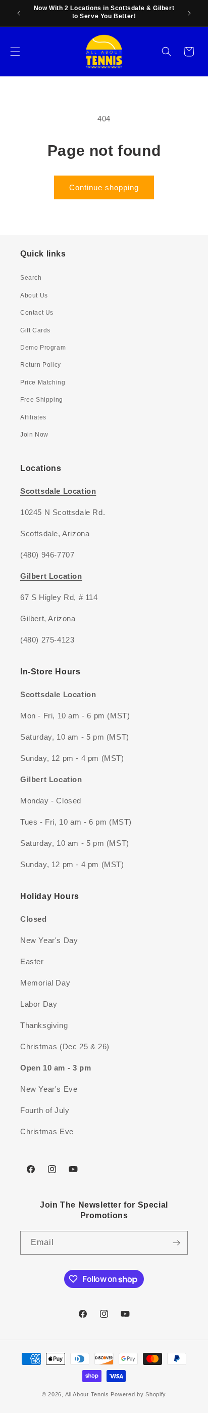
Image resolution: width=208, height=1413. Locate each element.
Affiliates (33, 417)
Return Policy (40, 364)
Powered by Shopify (138, 1394)
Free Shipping (41, 399)
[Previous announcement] (19, 13)
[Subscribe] (176, 1243)
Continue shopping (104, 187)
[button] (15, 51)
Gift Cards (35, 330)
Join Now (34, 434)
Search (31, 277)
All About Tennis (87, 1394)
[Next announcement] (189, 13)
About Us (34, 295)
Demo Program (43, 347)
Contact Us (37, 312)
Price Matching (42, 382)
